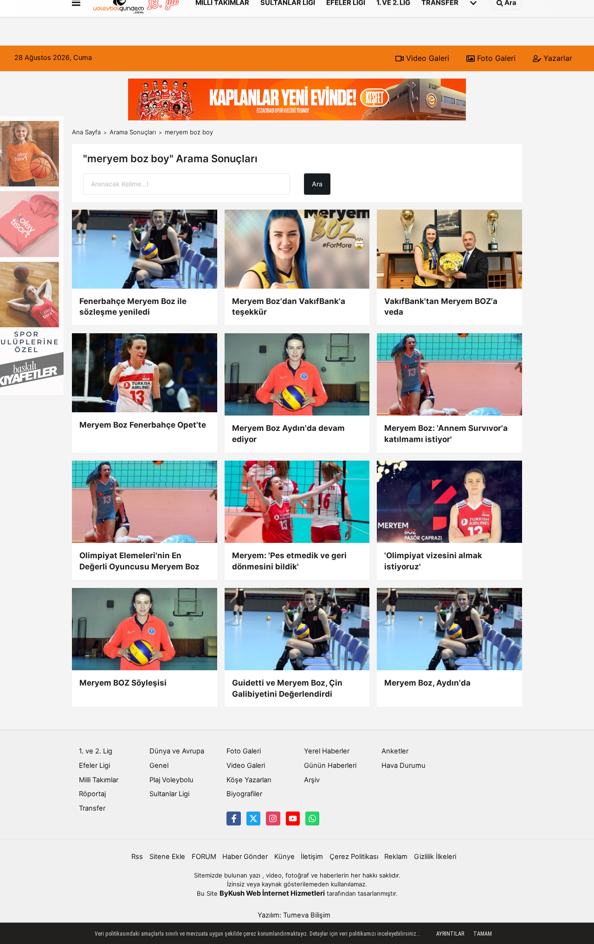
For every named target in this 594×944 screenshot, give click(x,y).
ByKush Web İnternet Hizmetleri (272, 893)
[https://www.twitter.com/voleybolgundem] (253, 818)
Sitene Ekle (167, 856)
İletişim (312, 856)
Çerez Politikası (353, 856)
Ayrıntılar (450, 934)
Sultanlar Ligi (169, 794)
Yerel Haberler (326, 751)
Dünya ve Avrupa (176, 751)
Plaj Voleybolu (171, 780)
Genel (158, 765)
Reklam (395, 856)
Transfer (92, 808)
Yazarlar (556, 58)
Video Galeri (426, 58)
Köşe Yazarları (248, 780)
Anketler (394, 751)
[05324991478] (312, 818)
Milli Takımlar (98, 780)
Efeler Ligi (94, 765)
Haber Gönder (245, 856)
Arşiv (312, 780)
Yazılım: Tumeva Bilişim (294, 915)
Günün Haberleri (330, 765)
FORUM (204, 856)
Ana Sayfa (86, 132)
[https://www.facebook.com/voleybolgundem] (233, 818)
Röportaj (92, 794)
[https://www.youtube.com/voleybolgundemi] (293, 818)
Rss (137, 856)
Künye (284, 856)
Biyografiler (244, 794)
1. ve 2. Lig (95, 751)
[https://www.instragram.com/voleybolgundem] (273, 818)
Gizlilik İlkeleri (435, 856)
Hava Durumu (403, 765)
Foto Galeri (495, 58)
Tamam (482, 934)
